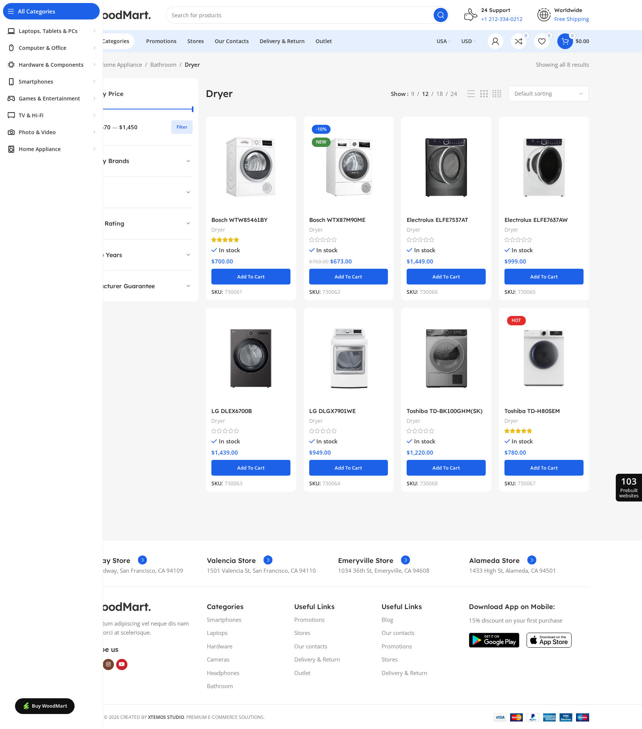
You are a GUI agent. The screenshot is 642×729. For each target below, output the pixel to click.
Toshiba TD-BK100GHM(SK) (445, 411)
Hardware (219, 646)
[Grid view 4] (496, 94)
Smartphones (224, 619)
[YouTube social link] (121, 664)
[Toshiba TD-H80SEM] (544, 358)
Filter (182, 127)
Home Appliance (121, 64)
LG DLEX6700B (231, 411)
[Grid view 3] (484, 94)
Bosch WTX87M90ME (337, 219)
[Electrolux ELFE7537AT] (446, 167)
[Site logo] (113, 14)
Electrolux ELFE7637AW (536, 219)
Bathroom (163, 64)
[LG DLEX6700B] (250, 358)
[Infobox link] (111, 560)
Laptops (217, 632)
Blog (387, 619)
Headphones (223, 673)
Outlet (302, 673)
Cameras (218, 659)
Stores (302, 632)
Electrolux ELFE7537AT (437, 219)
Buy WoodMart (49, 705)
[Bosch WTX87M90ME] (348, 167)
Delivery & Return (317, 659)
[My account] (495, 41)
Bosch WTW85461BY (239, 219)
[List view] (471, 94)
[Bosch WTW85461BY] (250, 167)
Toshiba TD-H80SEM (532, 411)
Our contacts (310, 646)
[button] (250, 276)
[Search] (441, 15)
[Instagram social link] (108, 664)
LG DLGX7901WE (332, 411)
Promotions (309, 619)
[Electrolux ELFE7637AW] (544, 167)
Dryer (218, 229)
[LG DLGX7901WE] (348, 358)
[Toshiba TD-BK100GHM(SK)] (446, 358)
